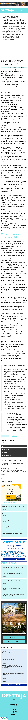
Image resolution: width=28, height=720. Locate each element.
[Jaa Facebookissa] (2, 718)
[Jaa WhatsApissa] (4, 718)
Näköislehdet (14, 714)
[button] (14, 446)
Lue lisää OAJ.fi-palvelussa (14, 684)
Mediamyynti (14, 711)
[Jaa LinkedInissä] (7, 718)
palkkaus (14, 436)
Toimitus (14, 709)
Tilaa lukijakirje (13, 716)
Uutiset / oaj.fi (8, 647)
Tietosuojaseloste (14, 708)
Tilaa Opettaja (14, 712)
